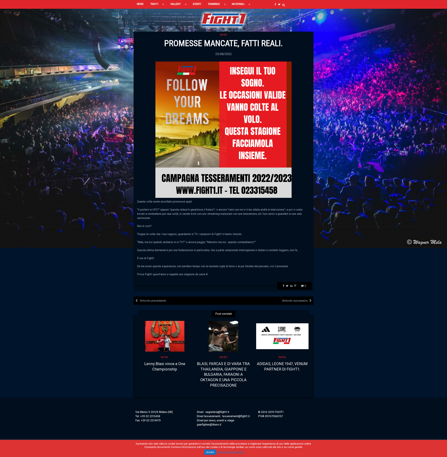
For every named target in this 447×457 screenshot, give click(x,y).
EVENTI (197, 4)
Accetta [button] (210, 452)
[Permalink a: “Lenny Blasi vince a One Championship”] (164, 336)
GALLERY (175, 4)
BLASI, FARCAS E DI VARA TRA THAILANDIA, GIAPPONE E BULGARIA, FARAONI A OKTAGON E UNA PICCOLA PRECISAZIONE (223, 374)
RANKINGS (214, 4)
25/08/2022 (223, 54)
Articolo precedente (152, 300)
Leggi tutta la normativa (230, 452)
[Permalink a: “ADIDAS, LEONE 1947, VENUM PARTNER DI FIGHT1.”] (282, 336)
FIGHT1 (154, 4)
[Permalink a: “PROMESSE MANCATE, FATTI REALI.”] (223, 129)
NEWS (140, 4)
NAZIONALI (238, 4)
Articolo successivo (295, 300)
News (223, 34)
